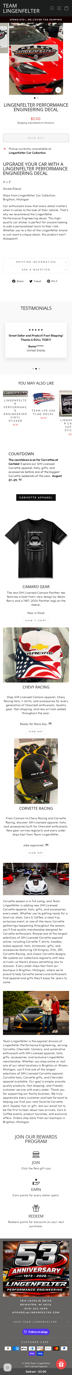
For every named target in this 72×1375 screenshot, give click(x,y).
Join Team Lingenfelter (35, 1321)
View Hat (36, 731)
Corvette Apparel (35, 497)
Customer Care (35, 1342)
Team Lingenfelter (21, 8)
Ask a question (36, 269)
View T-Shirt (36, 620)
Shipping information (36, 261)
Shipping (22, 122)
